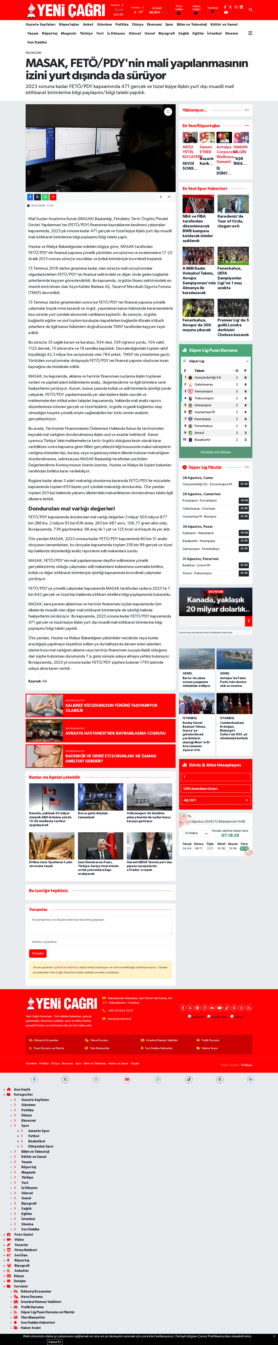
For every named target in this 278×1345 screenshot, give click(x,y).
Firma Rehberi (25, 1250)
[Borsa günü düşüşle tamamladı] (100, 797)
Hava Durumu (99, 1040)
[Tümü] (247, 110)
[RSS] (248, 1007)
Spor (169, 24)
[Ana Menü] (250, 33)
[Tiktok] (226, 1007)
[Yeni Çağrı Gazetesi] (66, 10)
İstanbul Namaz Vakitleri (162, 1040)
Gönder (38, 953)
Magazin (68, 33)
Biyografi (167, 33)
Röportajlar (69, 24)
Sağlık (183, 33)
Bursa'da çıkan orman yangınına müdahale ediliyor (196, 681)
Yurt (100, 33)
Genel (149, 33)
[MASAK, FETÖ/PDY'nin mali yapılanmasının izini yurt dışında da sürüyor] (101, 148)
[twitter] (65, 1079)
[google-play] (217, 1017)
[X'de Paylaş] (37, 197)
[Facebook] (182, 1007)
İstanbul (214, 33)
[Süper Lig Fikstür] (247, 467)
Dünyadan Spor (41, 1146)
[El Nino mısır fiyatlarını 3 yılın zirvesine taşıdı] (51, 846)
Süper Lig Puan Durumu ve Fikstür (48, 1312)
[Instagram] (204, 1007)
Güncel (135, 33)
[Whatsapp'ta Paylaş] (45, 197)
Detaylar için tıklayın (216, 452)
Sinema (231, 33)
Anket (88, 24)
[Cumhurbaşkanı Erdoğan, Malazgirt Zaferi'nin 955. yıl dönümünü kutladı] (234, 703)
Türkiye (86, 33)
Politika (122, 24)
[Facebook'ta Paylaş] (30, 197)
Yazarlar (21, 1245)
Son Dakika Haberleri (159, 1048)
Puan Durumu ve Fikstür (49, 1048)
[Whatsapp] (241, 1007)
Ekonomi (154, 24)
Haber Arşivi (210, 1048)
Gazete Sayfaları (41, 24)
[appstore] (196, 1017)
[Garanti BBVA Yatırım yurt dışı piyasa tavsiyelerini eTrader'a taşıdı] (149, 846)
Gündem (104, 24)
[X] (190, 1007)
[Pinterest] (197, 1007)
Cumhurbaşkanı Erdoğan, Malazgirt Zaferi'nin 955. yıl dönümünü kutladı (234, 730)
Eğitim (198, 33)
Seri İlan (20, 1255)
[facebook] (34, 1079)
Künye (19, 1276)
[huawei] (237, 1017)
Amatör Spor (39, 1131)
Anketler (21, 1270)
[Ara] (250, 10)
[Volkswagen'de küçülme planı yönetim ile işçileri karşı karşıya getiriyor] (149, 797)
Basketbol (36, 1141)
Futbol (33, 1136)
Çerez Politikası (35, 1342)
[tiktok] (188, 1079)
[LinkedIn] (212, 1007)
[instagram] (96, 1079)
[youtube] (127, 1079)
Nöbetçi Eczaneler (46, 1040)
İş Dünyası (116, 33)
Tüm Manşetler (100, 1048)
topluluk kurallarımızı (66, 967)
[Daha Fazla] (53, 197)
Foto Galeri (23, 1234)
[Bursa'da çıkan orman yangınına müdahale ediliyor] (197, 658)
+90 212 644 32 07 (121, 1010)
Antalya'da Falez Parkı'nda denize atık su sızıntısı (233, 681)
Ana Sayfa (22, 1089)
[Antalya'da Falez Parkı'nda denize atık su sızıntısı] (234, 658)
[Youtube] (219, 1007)
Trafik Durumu (210, 1040)
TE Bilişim (246, 1065)
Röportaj (49, 33)
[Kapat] (275, 1336)
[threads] (219, 1079)
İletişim (20, 1281)
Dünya (137, 24)
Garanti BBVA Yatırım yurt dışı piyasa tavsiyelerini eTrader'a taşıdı (149, 866)
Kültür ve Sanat (224, 24)
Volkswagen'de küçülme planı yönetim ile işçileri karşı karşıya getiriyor (149, 817)
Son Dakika (37, 42)
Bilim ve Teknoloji (192, 24)
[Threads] (234, 1007)
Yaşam (32, 33)
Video (19, 1239)
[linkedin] (250, 1079)
